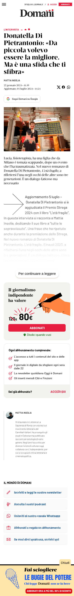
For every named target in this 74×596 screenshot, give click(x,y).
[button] (58, 87)
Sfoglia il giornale (33, 4)
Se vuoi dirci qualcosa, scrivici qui (36, 539)
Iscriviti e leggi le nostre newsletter (37, 492)
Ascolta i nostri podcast (30, 504)
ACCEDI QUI (58, 391)
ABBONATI (37, 328)
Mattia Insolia (12, 80)
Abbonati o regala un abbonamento (37, 527)
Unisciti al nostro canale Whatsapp (37, 516)
